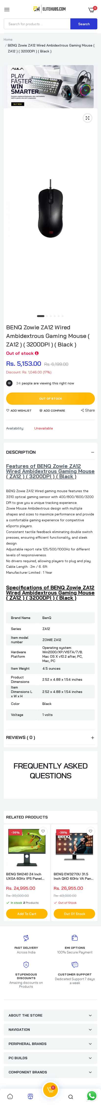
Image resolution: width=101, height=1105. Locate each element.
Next (91, 873)
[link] (43, 831)
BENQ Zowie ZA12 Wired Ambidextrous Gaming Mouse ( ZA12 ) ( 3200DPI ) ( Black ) (47, 335)
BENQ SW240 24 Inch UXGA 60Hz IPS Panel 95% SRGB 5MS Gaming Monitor (26, 876)
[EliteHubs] (49, 10)
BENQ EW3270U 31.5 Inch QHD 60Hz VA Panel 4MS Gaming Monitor (74, 876)
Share (90, 410)
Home (8, 39)
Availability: (15, 428)
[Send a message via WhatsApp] (92, 1096)
